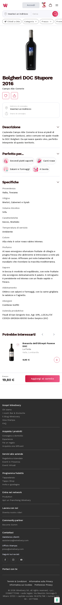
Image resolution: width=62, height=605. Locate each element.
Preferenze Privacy (43, 585)
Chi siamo (7, 409)
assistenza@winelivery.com (15, 540)
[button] (16, 14)
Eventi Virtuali (9, 465)
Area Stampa (8, 420)
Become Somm (9, 525)
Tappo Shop (8, 481)
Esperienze (7, 439)
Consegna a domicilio (12, 436)
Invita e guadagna (10, 484)
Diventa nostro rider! (12, 512)
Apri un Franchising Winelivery (16, 500)
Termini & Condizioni (17, 581)
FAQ (4, 423)
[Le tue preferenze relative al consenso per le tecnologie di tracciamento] (57, 600)
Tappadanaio (8, 477)
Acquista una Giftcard (12, 446)
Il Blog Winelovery (11, 416)
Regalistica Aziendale (12, 458)
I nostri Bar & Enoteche (13, 413)
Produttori (7, 497)
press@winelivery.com (13, 549)
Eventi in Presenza (11, 462)
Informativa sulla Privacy (41, 581)
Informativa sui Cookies (21, 585)
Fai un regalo (8, 442)
